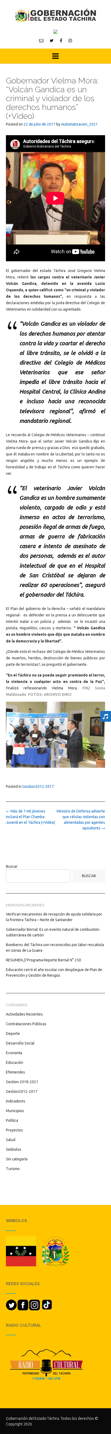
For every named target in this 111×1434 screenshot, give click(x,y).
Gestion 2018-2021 (22, 1082)
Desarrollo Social (20, 1043)
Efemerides (15, 1072)
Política (12, 1120)
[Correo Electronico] (41, 40)
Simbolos (13, 1149)
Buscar (12, 866)
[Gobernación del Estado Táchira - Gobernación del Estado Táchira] (55, 15)
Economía (14, 1053)
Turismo (13, 1169)
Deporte (13, 1033)
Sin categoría (16, 1159)
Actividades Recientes (24, 1014)
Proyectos (14, 1130)
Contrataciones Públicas (26, 1024)
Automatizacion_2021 (79, 124)
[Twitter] (52, 40)
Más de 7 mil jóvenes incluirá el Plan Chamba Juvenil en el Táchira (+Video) (30, 817)
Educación (14, 1062)
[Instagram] (70, 40)
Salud (10, 1140)
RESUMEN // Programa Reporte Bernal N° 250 (43, 960)
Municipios (15, 1111)
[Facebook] (61, 40)
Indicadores (15, 1101)
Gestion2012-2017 (38, 786)
